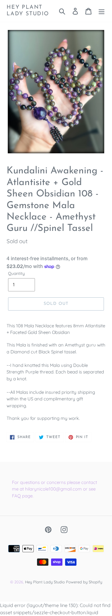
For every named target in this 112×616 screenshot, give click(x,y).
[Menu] (101, 11)
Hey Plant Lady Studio (28, 11)
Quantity (16, 273)
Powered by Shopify (84, 581)
